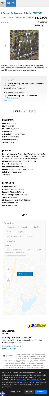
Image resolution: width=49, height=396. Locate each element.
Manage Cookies (15, 392)
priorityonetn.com (9, 348)
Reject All (29, 392)
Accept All (41, 392)
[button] (2, 393)
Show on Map (25, 274)
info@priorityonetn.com (12, 98)
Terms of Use (34, 380)
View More (7, 100)
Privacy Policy (21, 380)
